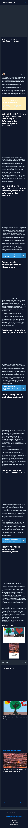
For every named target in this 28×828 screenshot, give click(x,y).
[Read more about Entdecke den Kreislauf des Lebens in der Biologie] (15, 708)
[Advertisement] (14, 20)
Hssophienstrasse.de (8, 2)
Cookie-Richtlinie (14, 820)
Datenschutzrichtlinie (14, 824)
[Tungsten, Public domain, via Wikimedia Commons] (14, 816)
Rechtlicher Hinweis (14, 822)
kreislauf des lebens (7, 750)
